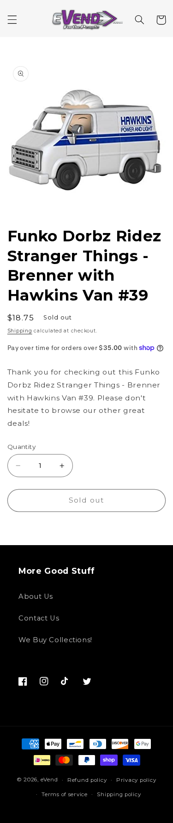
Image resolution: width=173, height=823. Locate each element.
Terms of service (65, 794)
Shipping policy (119, 794)
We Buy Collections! (55, 640)
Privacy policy (136, 780)
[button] (12, 20)
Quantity (21, 446)
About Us (35, 596)
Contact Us (38, 618)
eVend (49, 780)
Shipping (19, 331)
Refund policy (87, 780)
